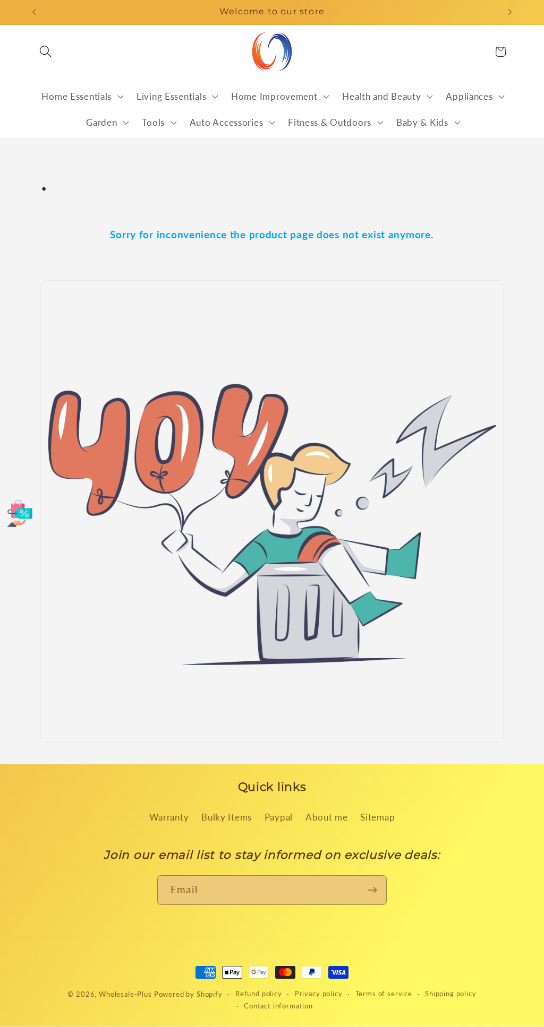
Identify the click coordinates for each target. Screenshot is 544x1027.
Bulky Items (226, 817)
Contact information (278, 1006)
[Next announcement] (510, 12)
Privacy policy (319, 993)
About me (326, 817)
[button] (46, 52)
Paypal (279, 817)
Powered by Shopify (188, 994)
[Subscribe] (372, 890)
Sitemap (377, 817)
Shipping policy (451, 993)
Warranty (169, 817)
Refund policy (258, 993)
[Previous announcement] (34, 12)
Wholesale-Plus (126, 994)
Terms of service (383, 993)
